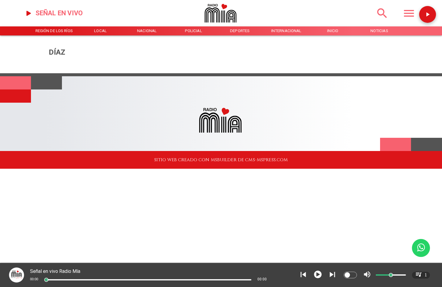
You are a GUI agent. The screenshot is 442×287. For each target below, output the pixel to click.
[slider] (46, 280)
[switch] (350, 275)
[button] (427, 14)
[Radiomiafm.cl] (382, 20)
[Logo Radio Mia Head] (221, 25)
